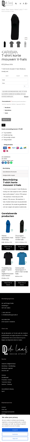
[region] (15, 428)
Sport (3, 391)
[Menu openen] (20, 3)
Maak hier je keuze (8, 248)
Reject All (15, 438)
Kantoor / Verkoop (7, 384)
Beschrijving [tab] (6, 168)
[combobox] (15, 79)
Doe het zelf (5, 370)
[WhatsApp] (11, 162)
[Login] (23, 3)
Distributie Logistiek (7, 368)
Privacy (4, 414)
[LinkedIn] (5, 162)
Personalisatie (14, 103)
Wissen (26, 96)
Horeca (4, 375)
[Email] (8, 162)
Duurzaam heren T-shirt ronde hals (20, 237)
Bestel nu (6, 120)
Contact (4, 407)
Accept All (15, 430)
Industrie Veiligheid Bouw (9, 363)
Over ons (4, 409)
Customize (15, 434)
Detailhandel (5, 377)
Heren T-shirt (10, 160)
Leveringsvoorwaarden (8, 412)
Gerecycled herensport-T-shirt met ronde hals (21, 271)
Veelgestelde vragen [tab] (9, 175)
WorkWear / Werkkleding (8, 366)
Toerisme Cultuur (6, 382)
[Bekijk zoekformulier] (15, 3)
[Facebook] (3, 162)
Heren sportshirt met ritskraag (7, 237)
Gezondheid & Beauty (8, 389)
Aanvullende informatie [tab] (10, 172)
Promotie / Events (7, 379)
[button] (26, 27)
